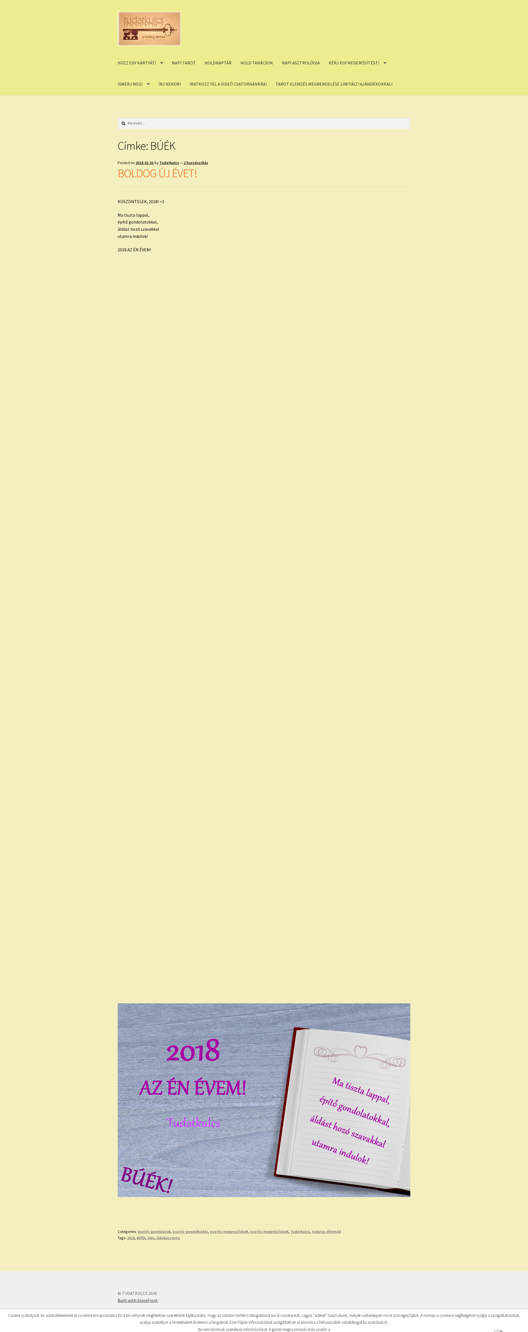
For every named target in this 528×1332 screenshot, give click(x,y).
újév (151, 1237)
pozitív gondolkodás (190, 1231)
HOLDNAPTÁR (218, 63)
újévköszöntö (168, 1237)
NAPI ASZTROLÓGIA (301, 63)
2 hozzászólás (196, 162)
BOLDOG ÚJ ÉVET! (157, 173)
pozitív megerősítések (269, 1231)
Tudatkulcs (169, 162)
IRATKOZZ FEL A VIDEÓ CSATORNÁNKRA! (228, 84)
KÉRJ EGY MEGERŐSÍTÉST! (354, 63)
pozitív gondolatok (154, 1231)
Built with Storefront (138, 1300)
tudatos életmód (326, 1231)
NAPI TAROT (184, 63)
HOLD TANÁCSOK (256, 63)
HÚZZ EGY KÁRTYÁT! (137, 63)
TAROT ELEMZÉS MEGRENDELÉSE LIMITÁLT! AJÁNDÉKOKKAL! (334, 84)
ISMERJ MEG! (130, 84)
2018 (131, 1237)
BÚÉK (141, 1237)
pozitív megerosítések (229, 1231)
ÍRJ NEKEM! (169, 84)
